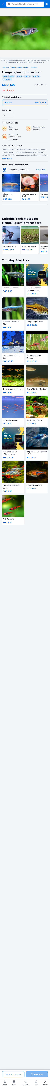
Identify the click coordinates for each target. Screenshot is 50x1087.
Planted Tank (7, 79)
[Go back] (3, 4)
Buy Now (38, 1074)
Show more (7, 158)
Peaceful (19, 76)
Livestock (5, 67)
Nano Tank (36, 76)
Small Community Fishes (20, 67)
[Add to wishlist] (46, 84)
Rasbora (34, 67)
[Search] (9, 4)
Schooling (27, 76)
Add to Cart (15, 1074)
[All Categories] (46, 4)
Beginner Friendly (8, 76)
